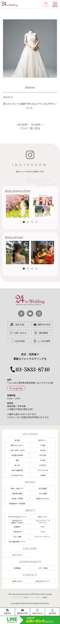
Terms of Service (35, 597)
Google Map (17, 388)
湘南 (17, 460)
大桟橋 (42, 445)
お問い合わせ (17, 581)
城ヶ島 (17, 465)
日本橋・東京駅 (17, 498)
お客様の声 (17, 531)
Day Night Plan (17, 475)
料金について (43, 516)
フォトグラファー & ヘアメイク (42, 521)
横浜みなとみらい (17, 445)
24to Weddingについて (17, 516)
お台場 (42, 460)
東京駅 (17, 440)
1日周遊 (43, 475)
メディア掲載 (43, 568)
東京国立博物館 (17, 455)
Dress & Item (17, 555)
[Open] (17, 206)
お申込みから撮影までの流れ (17, 521)
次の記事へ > (38, 124)
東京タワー (43, 440)
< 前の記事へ (22, 124)
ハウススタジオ (42, 470)
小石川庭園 (43, 493)
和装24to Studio (42, 498)
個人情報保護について (17, 541)
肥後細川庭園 (17, 493)
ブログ (42, 531)
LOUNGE (42, 465)
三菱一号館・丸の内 (17, 450)
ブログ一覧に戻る (30, 128)
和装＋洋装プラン (17, 488)
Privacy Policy (18, 597)
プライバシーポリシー (43, 536)
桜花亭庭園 (43, 488)
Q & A (43, 526)
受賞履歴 (17, 568)
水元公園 (42, 455)
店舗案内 (17, 526)
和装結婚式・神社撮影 (17, 503)
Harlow (30, 87)
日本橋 (42, 450)
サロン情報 (17, 536)
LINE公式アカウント (42, 581)
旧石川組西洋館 (17, 470)
